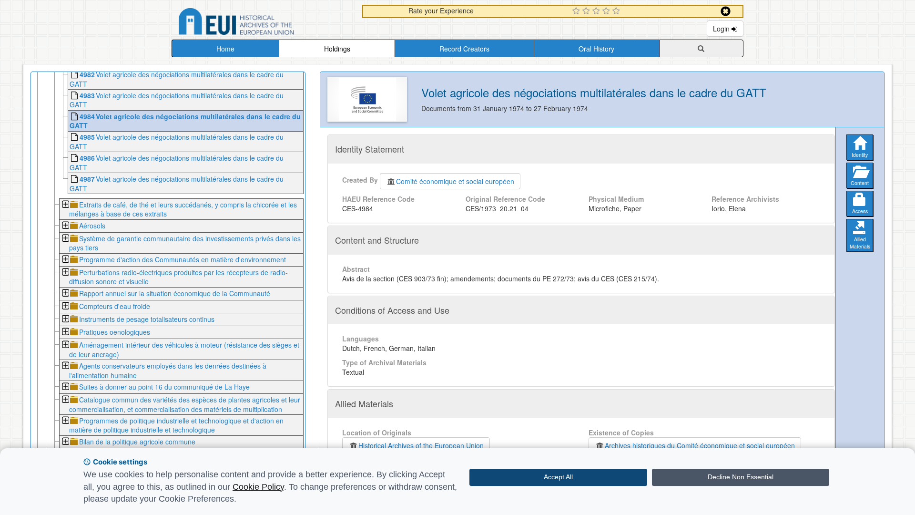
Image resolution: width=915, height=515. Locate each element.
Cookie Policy (258, 487)
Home (225, 48)
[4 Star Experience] (607, 11)
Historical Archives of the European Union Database (263, 23)
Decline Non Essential (740, 477)
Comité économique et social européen (455, 181)
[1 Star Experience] (577, 11)
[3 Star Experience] (597, 11)
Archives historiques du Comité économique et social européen (700, 445)
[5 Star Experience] (617, 11)
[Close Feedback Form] (726, 11)
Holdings (337, 48)
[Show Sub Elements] (65, 205)
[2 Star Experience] (587, 11)
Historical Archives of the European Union (421, 445)
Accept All (558, 477)
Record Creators (464, 48)
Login (722, 28)
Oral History (596, 48)
